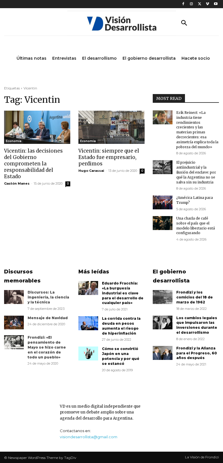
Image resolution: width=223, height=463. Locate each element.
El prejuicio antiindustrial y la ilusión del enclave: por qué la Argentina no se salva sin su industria (196, 172)
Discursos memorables (22, 276)
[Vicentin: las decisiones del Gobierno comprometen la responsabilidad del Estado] (37, 127)
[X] (199, 4)
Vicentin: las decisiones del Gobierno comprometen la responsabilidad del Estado (33, 164)
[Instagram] (191, 4)
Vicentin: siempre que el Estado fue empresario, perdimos (108, 157)
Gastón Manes (17, 183)
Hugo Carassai (91, 171)
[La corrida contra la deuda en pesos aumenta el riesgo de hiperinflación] (88, 323)
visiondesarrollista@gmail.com (88, 436)
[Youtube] (215, 4)
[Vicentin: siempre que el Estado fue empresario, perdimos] (111, 127)
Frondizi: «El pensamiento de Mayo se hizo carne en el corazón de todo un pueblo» (47, 347)
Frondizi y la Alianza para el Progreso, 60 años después (196, 353)
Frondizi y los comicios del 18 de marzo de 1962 (194, 297)
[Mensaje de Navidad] (14, 323)
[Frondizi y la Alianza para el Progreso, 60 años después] (162, 353)
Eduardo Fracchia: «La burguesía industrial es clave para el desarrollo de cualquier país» (122, 293)
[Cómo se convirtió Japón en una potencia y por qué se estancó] (88, 353)
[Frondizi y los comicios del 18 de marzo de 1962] (162, 297)
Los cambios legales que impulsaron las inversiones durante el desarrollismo (196, 325)
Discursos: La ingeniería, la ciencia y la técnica (48, 297)
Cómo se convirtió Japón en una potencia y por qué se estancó (120, 356)
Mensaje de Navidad (48, 318)
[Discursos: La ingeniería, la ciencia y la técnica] (14, 297)
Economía (13, 141)
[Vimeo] (207, 4)
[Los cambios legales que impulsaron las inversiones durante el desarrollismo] (162, 323)
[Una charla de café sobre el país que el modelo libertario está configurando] (162, 223)
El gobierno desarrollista (171, 276)
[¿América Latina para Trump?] (162, 202)
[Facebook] (183, 4)
